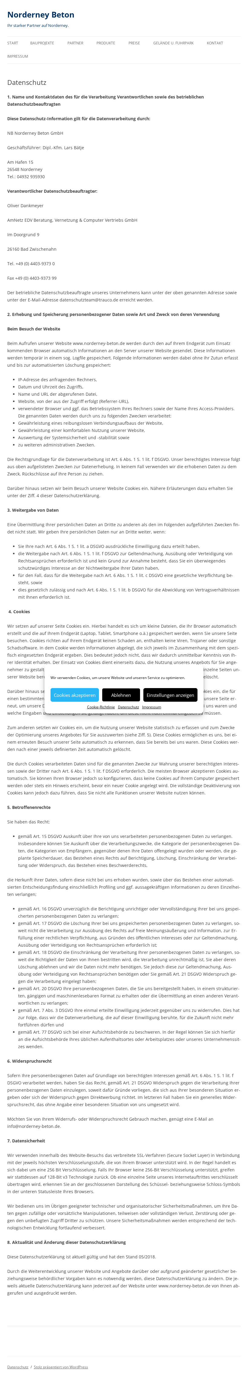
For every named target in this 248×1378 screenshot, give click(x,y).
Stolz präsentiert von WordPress (61, 1367)
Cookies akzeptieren (75, 695)
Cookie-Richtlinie (101, 707)
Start (12, 43)
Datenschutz (128, 707)
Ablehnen (121, 695)
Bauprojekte (42, 43)
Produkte (105, 43)
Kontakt (215, 43)
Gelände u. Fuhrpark (173, 43)
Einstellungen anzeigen (170, 695)
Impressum (151, 707)
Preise (134, 43)
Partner (75, 43)
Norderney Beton (40, 14)
